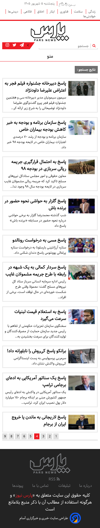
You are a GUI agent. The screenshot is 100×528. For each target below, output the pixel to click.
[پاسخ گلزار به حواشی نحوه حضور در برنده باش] (81, 206)
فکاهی (28, 11)
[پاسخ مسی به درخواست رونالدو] (81, 245)
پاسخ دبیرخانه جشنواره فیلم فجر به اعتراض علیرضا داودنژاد (35, 87)
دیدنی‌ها (13, 11)
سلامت (79, 11)
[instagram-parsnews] (7, 45)
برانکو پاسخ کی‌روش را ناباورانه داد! (36, 350)
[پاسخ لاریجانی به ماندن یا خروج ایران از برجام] (81, 422)
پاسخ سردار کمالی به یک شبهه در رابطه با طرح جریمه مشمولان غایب (36, 271)
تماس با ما (40, 486)
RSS (53, 479)
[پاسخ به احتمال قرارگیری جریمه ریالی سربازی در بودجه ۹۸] (81, 166)
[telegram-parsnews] (21, 45)
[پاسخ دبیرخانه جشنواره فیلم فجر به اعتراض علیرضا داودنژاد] (81, 88)
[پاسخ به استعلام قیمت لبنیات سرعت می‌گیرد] (81, 316)
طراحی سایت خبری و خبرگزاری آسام (43, 518)
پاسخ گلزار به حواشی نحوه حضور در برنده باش (35, 204)
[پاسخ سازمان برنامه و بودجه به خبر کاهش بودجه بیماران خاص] (81, 127)
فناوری (64, 11)
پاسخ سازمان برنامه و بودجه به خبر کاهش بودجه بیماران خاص (36, 126)
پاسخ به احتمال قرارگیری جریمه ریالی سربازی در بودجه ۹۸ (38, 165)
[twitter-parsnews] (14, 45)
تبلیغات (64, 486)
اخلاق (41, 11)
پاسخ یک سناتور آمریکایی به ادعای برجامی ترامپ (36, 381)
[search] (95, 46)
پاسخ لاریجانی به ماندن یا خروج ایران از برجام (39, 421)
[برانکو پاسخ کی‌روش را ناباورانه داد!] (81, 356)
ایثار (52, 11)
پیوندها (17, 486)
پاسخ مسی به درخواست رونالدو (39, 240)
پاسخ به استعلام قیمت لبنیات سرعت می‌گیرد (40, 315)
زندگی (92, 11)
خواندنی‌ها (89, 16)
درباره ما (85, 486)
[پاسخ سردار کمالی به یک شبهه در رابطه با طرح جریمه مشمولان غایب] (81, 272)
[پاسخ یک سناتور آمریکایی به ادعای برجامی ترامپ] (81, 383)
